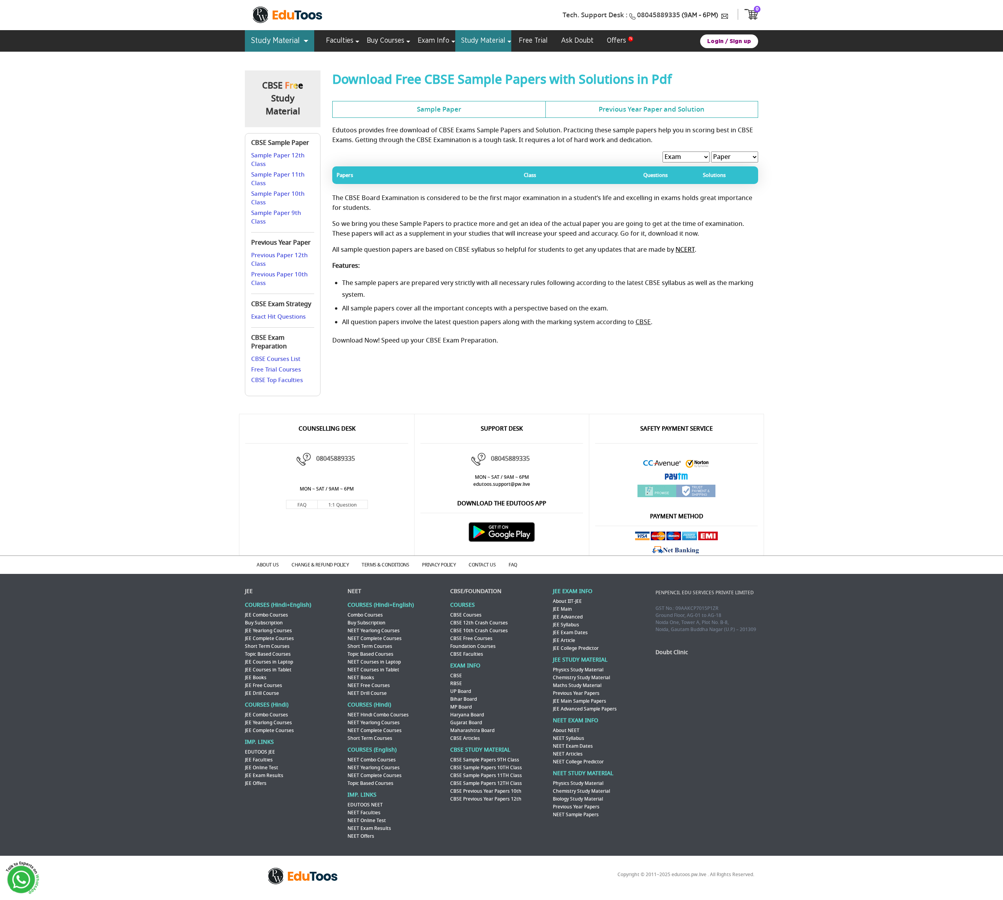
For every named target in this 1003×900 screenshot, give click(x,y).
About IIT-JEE (567, 601)
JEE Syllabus (566, 624)
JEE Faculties (259, 759)
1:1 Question (342, 505)
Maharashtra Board (472, 730)
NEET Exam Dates (573, 746)
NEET (354, 591)
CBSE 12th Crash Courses (479, 622)
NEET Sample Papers (576, 814)
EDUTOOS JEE (260, 752)
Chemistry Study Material (581, 677)
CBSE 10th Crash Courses (479, 630)
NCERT (685, 249)
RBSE (456, 683)
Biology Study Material (578, 799)
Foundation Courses (473, 646)
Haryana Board (467, 714)
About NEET (566, 730)
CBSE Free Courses (471, 638)
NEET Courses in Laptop (374, 662)
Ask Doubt (577, 40)
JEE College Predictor (576, 648)
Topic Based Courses (268, 654)
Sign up (740, 41)
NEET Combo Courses (372, 759)
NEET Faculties (364, 812)
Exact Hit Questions (278, 316)
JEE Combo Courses (266, 615)
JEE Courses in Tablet (268, 669)
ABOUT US (268, 564)
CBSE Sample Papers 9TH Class (484, 759)
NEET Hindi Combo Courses (378, 714)
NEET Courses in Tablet (373, 669)
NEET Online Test (367, 820)
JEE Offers (255, 783)
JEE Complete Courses (269, 638)
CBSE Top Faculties (277, 380)
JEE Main (562, 609)
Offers (616, 40)
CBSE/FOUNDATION (476, 591)
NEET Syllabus (568, 738)
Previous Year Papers (576, 693)
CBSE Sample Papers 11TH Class (486, 775)
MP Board (461, 707)
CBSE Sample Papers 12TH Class (486, 783)
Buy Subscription (264, 622)
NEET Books (361, 677)
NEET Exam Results (369, 828)
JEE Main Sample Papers (579, 701)
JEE (249, 591)
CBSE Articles (465, 738)
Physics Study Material (578, 669)
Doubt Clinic (671, 652)
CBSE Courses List (276, 359)
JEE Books (255, 677)
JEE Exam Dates (570, 632)
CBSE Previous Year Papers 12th (485, 799)
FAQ (301, 505)
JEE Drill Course (262, 693)
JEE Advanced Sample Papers (585, 708)
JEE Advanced (568, 616)
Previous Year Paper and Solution (651, 109)
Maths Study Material (577, 685)
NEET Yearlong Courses (374, 630)
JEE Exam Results (264, 775)
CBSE (643, 322)
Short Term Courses (267, 646)
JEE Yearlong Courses (268, 630)
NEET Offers (361, 836)
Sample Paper (439, 109)
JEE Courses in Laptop (269, 662)
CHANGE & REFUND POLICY (320, 564)
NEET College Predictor (578, 761)
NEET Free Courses (369, 685)
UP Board (460, 691)
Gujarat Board (466, 722)
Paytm (676, 478)
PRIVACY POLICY (439, 564)
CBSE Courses (466, 615)
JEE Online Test (261, 767)
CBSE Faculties (466, 654)
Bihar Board (463, 699)
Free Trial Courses (276, 369)
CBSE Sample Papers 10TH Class (486, 767)
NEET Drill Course (367, 693)
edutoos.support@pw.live (501, 484)
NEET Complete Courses (375, 638)
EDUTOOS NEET (365, 804)
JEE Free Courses (263, 685)
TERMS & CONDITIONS (385, 564)
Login (715, 41)
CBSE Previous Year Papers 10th (485, 791)
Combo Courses (365, 615)
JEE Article (564, 640)
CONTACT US (482, 564)
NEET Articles (568, 754)
